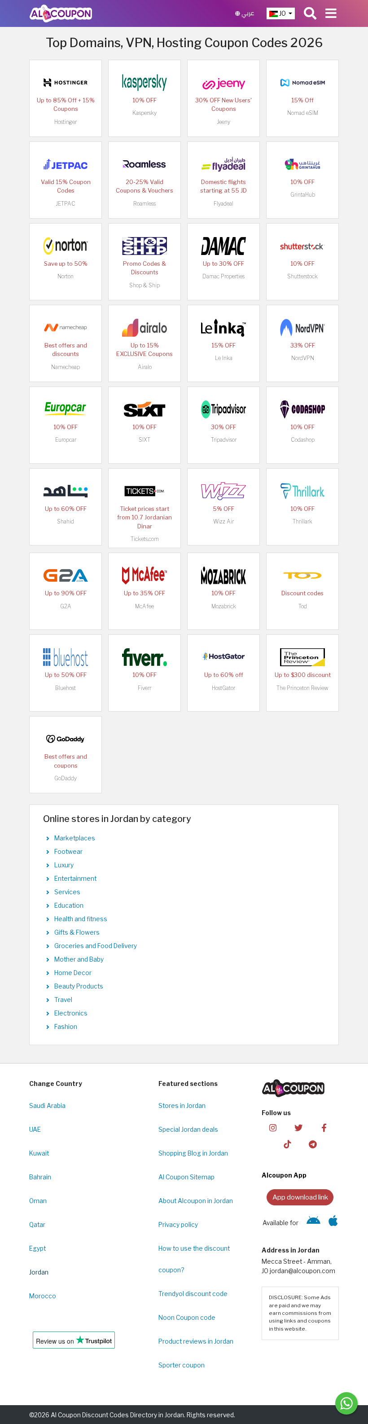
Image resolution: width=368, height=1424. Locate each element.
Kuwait (39, 1153)
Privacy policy (178, 1224)
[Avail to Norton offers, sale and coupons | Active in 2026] (65, 245)
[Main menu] (331, 13)
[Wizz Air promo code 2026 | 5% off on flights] (223, 490)
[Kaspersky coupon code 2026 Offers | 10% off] (144, 81)
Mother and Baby (79, 959)
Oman (38, 1200)
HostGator (223, 688)
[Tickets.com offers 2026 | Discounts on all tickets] (144, 490)
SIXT (144, 439)
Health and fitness (80, 919)
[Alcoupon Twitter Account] (298, 1127)
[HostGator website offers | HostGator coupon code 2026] (223, 656)
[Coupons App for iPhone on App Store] (333, 1223)
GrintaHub (302, 194)
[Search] (310, 13)
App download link (300, 1197)
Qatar (37, 1224)
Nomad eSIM (302, 113)
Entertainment (75, 878)
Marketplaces (74, 838)
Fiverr (144, 688)
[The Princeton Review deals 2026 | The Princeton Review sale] (302, 656)
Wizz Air (223, 521)
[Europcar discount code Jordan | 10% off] (65, 408)
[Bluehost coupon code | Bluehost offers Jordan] (65, 656)
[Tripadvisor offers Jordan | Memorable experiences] (223, 408)
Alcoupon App (284, 1175)
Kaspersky (144, 113)
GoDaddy (65, 778)
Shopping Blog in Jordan (193, 1153)
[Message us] (346, 1403)
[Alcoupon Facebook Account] (324, 1127)
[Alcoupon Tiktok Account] (287, 1144)
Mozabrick (223, 606)
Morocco (42, 1296)
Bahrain (40, 1177)
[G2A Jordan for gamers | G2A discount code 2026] (65, 575)
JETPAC (65, 203)
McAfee (144, 606)
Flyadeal (223, 203)
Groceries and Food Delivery (95, 945)
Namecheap (65, 367)
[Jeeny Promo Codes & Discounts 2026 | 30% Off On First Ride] (223, 81)
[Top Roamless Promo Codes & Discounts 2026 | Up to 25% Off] (144, 163)
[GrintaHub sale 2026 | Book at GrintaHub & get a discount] (302, 163)
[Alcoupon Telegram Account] (312, 1144)
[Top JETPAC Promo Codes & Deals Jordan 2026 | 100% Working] (65, 163)
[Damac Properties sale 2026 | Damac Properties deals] (223, 245)
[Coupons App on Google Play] (313, 1223)
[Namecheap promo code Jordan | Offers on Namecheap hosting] (65, 326)
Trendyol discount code (193, 1293)
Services (67, 892)
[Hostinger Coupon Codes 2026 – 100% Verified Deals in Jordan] (65, 81)
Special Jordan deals (188, 1129)
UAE (35, 1129)
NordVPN (302, 358)
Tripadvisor (224, 439)
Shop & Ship (144, 285)
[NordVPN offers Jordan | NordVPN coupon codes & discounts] (302, 326)
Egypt (37, 1248)
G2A (65, 606)
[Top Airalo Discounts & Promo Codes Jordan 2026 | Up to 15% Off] (144, 326)
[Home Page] (60, 13)
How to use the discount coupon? (194, 1259)
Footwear (68, 851)
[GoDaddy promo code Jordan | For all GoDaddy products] (65, 738)
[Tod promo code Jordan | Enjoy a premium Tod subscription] (302, 575)
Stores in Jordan (182, 1105)
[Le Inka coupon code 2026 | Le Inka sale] (223, 326)
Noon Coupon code (186, 1317)
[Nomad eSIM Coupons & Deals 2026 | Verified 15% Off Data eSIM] (302, 81)
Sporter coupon (181, 1365)
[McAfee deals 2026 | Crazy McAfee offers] (144, 575)
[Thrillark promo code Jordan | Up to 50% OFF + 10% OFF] (302, 490)
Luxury (64, 865)
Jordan (38, 1272)
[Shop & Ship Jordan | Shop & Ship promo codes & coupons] (144, 245)
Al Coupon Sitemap (186, 1177)
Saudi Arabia (47, 1105)
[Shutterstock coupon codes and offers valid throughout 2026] (302, 245)
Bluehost (65, 688)
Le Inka (223, 358)
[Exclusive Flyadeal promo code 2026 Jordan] (223, 163)
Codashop (303, 439)
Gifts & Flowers (77, 932)
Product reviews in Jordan (195, 1341)
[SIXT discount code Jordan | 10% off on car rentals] (144, 408)
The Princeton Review (302, 688)
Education (68, 905)
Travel (63, 999)
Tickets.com (145, 539)
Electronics (71, 1013)
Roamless (144, 203)
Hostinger (65, 122)
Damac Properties (223, 276)
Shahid (65, 521)
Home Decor (73, 972)
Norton (65, 276)
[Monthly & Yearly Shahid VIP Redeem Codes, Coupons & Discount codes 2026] (65, 490)
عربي (247, 13)
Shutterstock (302, 276)
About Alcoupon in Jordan (195, 1200)
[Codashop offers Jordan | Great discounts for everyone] (302, 408)
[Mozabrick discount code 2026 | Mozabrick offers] (223, 575)
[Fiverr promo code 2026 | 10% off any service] (144, 656)
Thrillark (302, 521)
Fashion (65, 1026)
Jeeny (223, 122)
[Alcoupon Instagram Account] (273, 1127)
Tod (302, 606)
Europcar (65, 439)
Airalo (145, 367)
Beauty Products (78, 986)
